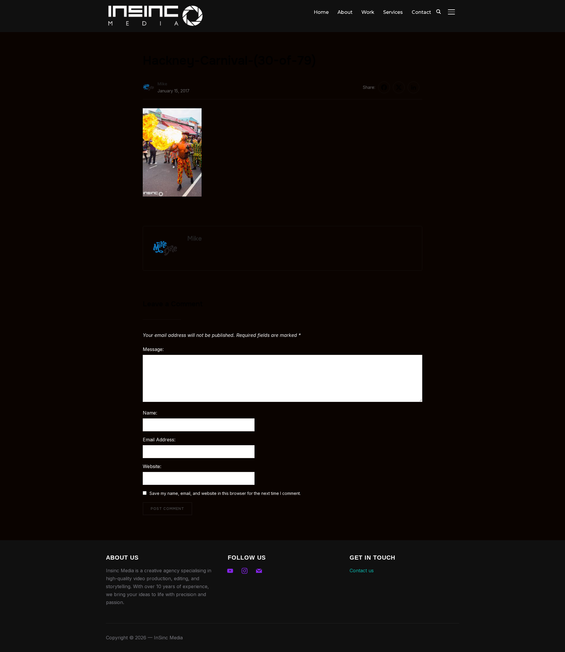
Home (321, 12)
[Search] (438, 11)
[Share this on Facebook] (384, 87)
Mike (162, 83)
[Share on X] (399, 87)
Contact (421, 12)
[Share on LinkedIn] (413, 87)
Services (393, 12)
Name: (150, 413)
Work (367, 12)
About (345, 12)
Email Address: (159, 440)
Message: (153, 349)
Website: (152, 466)
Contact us (362, 570)
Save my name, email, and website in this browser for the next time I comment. (225, 493)
